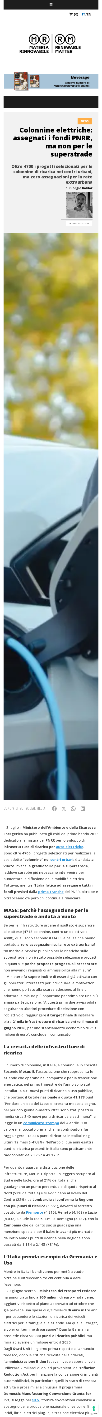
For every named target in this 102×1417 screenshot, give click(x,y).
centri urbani (61, 859)
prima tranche (51, 891)
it (83, 14)
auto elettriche (69, 846)
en (89, 14)
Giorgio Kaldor (81, 188)
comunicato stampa (41, 1122)
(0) (75, 14)
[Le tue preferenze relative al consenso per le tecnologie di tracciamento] (93, 1408)
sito (35, 1399)
